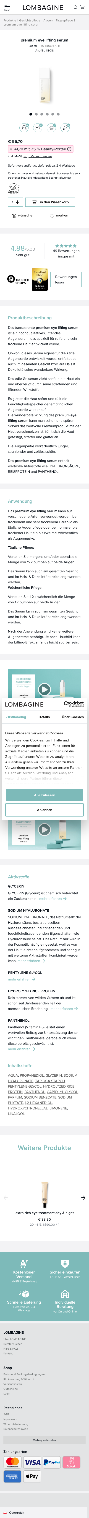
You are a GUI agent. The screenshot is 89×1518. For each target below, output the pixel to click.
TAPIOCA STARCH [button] (50, 1080)
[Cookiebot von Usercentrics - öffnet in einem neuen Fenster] (64, 704)
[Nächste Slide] (83, 1197)
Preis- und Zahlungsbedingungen (24, 1374)
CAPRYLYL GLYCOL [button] (62, 1091)
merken (62, 215)
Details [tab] (44, 717)
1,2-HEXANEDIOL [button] (38, 1102)
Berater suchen (12, 1344)
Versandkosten (12, 1384)
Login (6, 1393)
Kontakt (8, 1353)
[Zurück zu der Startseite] (43, 7)
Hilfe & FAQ (10, 1349)
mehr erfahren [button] (50, 898)
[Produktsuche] (76, 7)
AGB (6, 1414)
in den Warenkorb (54, 202)
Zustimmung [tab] (16, 717)
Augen (48, 20)
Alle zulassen (44, 795)
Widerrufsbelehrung (15, 1424)
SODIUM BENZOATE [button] (40, 1097)
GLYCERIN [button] (54, 1075)
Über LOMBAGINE (14, 1339)
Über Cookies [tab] (73, 717)
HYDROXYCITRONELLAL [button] (28, 1108)
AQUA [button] (13, 1075)
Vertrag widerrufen (44, 1440)
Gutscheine (10, 1389)
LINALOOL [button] (16, 1113)
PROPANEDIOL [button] (32, 1075)
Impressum (10, 1419)
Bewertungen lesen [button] (66, 279)
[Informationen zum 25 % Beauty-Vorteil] (69, 149)
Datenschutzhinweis (16, 1429)
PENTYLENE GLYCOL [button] (24, 1086)
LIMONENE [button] (58, 1108)
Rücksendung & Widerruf (18, 1379)
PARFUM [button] (15, 1097)
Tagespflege (64, 20)
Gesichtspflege (29, 20)
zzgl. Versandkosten (38, 156)
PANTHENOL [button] (34, 1091)
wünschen (26, 215)
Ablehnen (44, 810)
